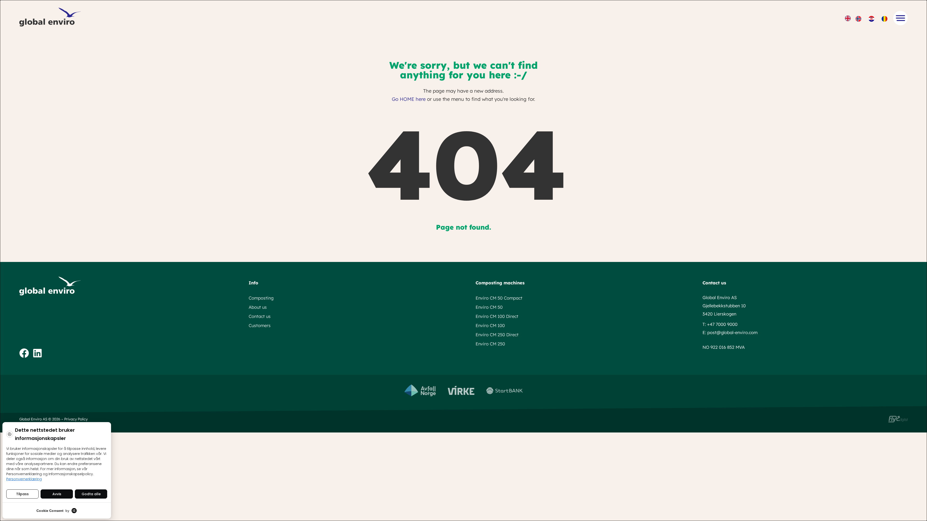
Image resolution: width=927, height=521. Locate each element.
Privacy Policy (76, 419)
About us (258, 307)
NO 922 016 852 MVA (723, 347)
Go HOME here (409, 99)
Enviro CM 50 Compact (499, 298)
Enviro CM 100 (490, 325)
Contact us (260, 316)
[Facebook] (24, 353)
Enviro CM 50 (489, 307)
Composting (261, 298)
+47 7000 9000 (722, 324)
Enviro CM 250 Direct (497, 334)
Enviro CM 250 (490, 344)
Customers (260, 325)
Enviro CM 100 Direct (497, 316)
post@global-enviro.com (732, 332)
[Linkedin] (37, 353)
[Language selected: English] (869, 18)
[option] (859, 19)
